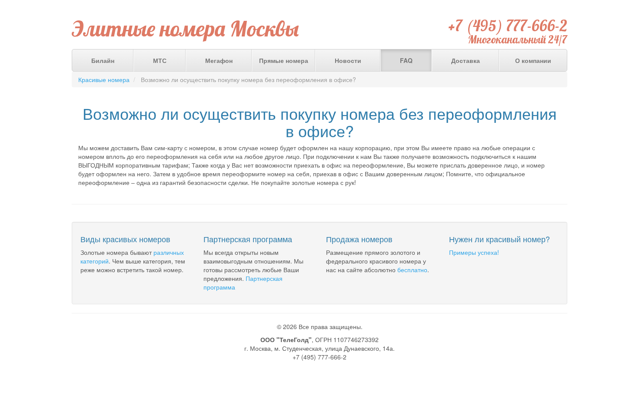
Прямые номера (283, 60)
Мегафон (219, 60)
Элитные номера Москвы (185, 28)
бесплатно (412, 269)
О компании (533, 60)
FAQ (406, 60)
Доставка (465, 60)
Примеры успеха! (474, 252)
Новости (348, 60)
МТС (159, 60)
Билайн (102, 60)
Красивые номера (104, 79)
